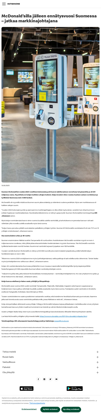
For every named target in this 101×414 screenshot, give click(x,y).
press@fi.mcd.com (61, 321)
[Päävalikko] (4, 4)
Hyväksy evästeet (71, 409)
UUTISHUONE (13, 4)
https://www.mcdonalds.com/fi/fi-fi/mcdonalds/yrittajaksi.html (63, 316)
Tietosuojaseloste (37, 403)
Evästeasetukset (29, 409)
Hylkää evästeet (50, 409)
